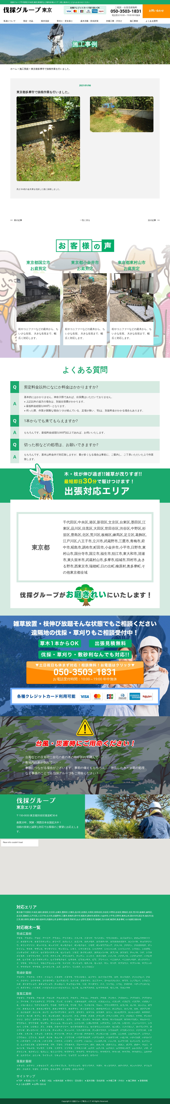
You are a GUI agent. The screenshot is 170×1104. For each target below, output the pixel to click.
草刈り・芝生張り (65, 21)
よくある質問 (152, 21)
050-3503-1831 (126, 11)
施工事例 (134, 21)
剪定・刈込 (28, 21)
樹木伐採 (45, 21)
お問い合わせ (40, 1084)
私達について (10, 21)
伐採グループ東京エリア (81, 1101)
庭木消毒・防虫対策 (89, 21)
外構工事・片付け (114, 21)
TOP (20, 1080)
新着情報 (144, 1080)
